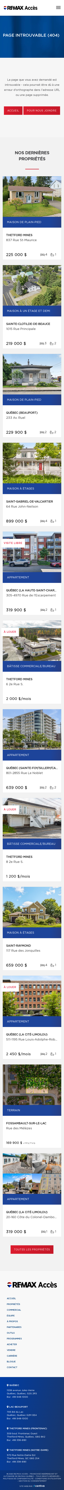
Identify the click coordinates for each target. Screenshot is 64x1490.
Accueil (13, 111)
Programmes (14, 1339)
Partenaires (14, 1327)
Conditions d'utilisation (48, 1479)
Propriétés (13, 1304)
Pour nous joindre (41, 111)
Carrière (12, 1356)
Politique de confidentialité (18, 1479)
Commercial (14, 1310)
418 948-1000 (20, 1397)
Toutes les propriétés (32, 1250)
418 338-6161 (19, 1440)
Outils (11, 1333)
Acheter (12, 1344)
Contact (12, 1367)
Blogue (11, 1362)
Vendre (11, 1350)
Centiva (39, 1486)
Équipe (11, 1316)
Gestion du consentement (33, 1481)
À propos (12, 1321)
